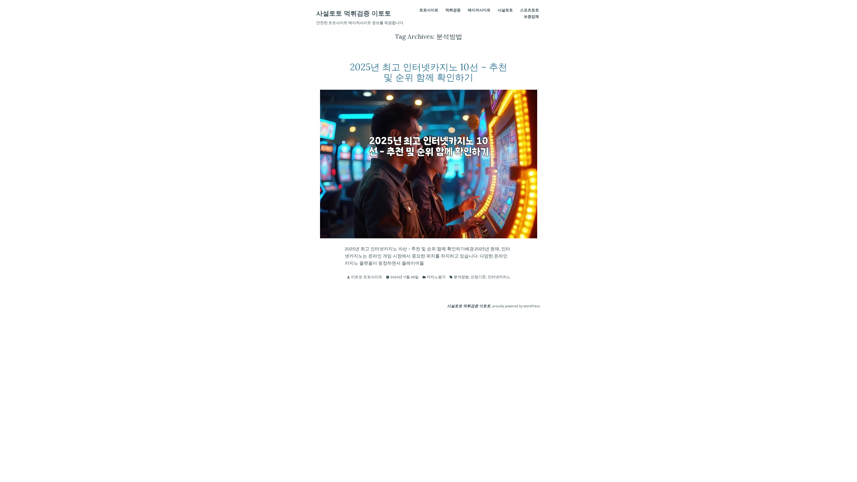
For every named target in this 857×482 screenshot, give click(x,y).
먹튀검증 (453, 10)
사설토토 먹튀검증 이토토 (353, 13)
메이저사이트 (479, 10)
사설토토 (505, 10)
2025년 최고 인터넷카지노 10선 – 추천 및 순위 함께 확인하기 (428, 72)
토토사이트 (428, 10)
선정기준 (478, 277)
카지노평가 (436, 277)
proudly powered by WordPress (516, 306)
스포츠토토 (529, 10)
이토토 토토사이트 (366, 277)
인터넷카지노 (499, 277)
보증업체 (531, 16)
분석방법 (461, 277)
